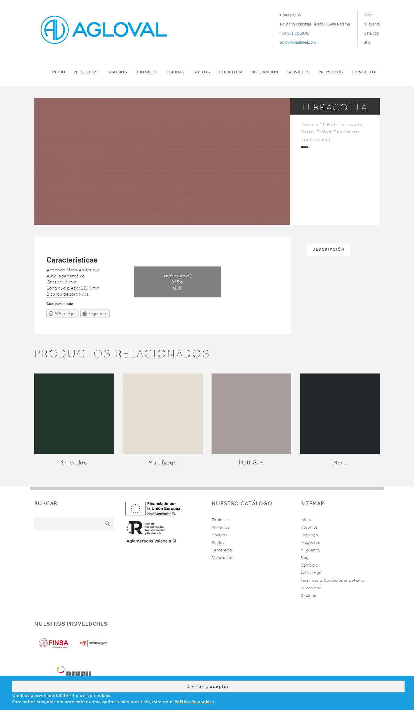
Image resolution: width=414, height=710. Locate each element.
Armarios (146, 72)
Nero (340, 462)
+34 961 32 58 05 (294, 33)
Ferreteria (230, 72)
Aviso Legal (311, 573)
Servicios (298, 72)
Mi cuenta (372, 24)
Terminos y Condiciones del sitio (332, 580)
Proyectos (331, 72)
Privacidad (311, 588)
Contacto (363, 72)
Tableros (117, 72)
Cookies (308, 595)
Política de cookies (194, 701)
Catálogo (371, 33)
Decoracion (264, 72)
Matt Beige (162, 462)
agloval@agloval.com (298, 42)
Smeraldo (74, 462)
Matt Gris (251, 462)
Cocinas (174, 72)
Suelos (201, 72)
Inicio (368, 15)
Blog (367, 42)
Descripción (328, 249)
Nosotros (86, 72)
